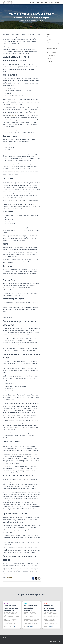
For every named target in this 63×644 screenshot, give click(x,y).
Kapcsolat (57, 2)
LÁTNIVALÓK (51, 2)
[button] (53, 2)
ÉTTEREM (32, 2)
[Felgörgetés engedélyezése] (60, 641)
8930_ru (9, 577)
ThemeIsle (58, 641)
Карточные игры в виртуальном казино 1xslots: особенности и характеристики (11, 608)
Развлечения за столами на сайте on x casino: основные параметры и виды (50, 608)
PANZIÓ (37, 2)
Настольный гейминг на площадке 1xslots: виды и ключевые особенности (30, 608)
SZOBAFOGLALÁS (44, 2)
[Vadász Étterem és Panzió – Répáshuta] (8, 2)
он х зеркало (13, 115)
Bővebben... (14, 626)
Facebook (3, 638)
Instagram (6, 638)
